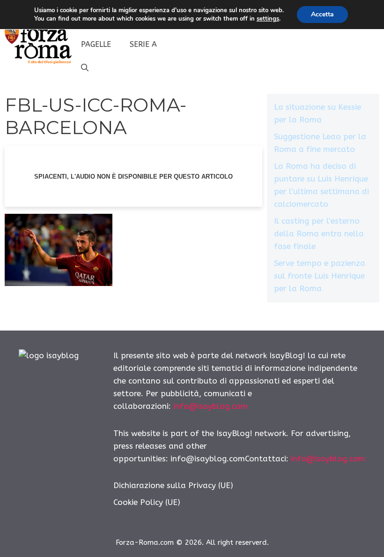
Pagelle (96, 44)
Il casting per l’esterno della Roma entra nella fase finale (319, 233)
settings (268, 19)
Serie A (143, 44)
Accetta (322, 14)
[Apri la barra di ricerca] (85, 68)
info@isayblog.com (210, 406)
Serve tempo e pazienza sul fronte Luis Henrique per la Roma (319, 275)
